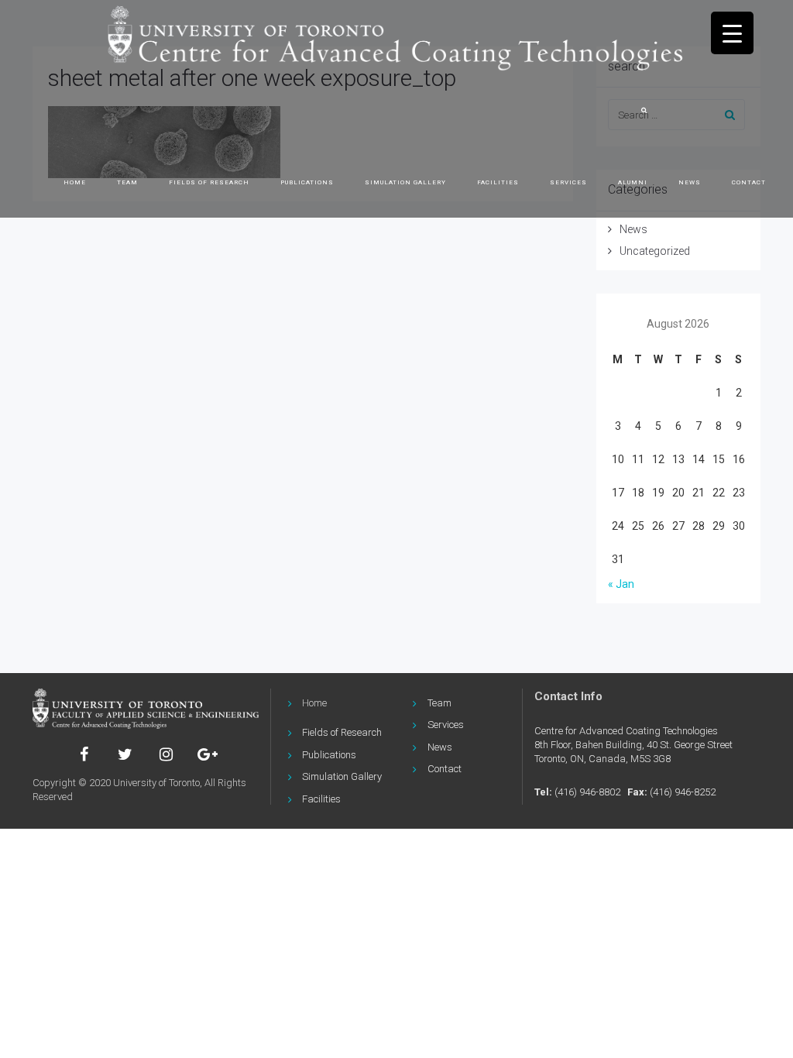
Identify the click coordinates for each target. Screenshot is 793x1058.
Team (127, 182)
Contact (749, 182)
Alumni (632, 182)
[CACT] (146, 709)
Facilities (498, 182)
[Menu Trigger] (732, 33)
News (689, 182)
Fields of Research (209, 182)
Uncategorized (655, 251)
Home (75, 182)
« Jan (621, 584)
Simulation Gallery (342, 776)
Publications (307, 182)
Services (568, 182)
